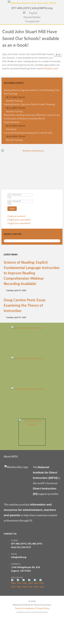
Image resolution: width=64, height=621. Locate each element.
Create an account (16, 216)
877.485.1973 (20, 8)
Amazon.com (51, 68)
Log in (12, 208)
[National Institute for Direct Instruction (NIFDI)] (32, 3)
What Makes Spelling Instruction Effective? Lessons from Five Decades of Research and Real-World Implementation (32, 119)
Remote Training (14, 100)
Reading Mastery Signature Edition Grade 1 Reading (29, 104)
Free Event (11, 129)
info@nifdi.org (18, 557)
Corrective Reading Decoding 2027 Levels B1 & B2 (28, 133)
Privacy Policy (42, 608)
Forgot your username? (19, 219)
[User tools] (58, 54)
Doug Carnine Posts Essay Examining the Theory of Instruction (24, 305)
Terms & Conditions (24, 608)
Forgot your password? (19, 223)
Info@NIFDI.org (42, 8)
